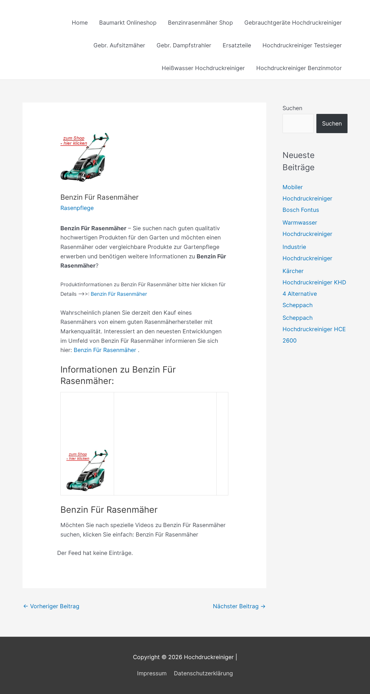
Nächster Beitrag (239, 606)
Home (80, 22)
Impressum (152, 673)
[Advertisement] (165, 434)
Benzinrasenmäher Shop (200, 22)
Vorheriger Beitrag (51, 606)
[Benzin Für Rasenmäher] (87, 469)
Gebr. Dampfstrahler (184, 45)
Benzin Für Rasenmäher (119, 294)
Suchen (292, 108)
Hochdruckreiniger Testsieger (302, 45)
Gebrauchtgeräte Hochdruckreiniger (293, 22)
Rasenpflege (77, 208)
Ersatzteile (237, 45)
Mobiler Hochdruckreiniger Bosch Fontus (307, 198)
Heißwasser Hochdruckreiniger (203, 68)
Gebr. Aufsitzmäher (119, 45)
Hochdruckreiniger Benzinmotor (299, 68)
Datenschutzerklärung (203, 673)
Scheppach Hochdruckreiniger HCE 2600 (314, 329)
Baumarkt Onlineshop (128, 22)
